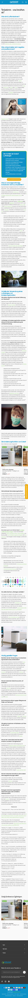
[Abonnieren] (24, 972)
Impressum (14, 995)
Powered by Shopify (17, 992)
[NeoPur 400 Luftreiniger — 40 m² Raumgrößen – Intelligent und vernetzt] (11, 456)
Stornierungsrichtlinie (20, 995)
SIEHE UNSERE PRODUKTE (14, 179)
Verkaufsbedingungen (8, 995)
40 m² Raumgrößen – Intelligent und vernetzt (10, 471)
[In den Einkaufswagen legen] (20, 464)
